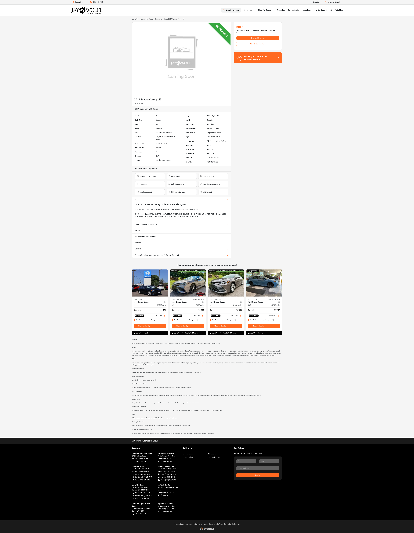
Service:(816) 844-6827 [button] (143, 496)
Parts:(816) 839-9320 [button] (142, 480)
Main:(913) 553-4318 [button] (168, 474)
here (165, 425)
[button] (79, 2)
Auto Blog (339, 10)
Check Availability (144, 326)
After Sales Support (324, 10)
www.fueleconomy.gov (147, 365)
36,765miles (161, 305)
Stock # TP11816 (253, 299)
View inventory (188, 454)
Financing (281, 10)
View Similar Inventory (257, 44)
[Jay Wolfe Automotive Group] (87, 10)
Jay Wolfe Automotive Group (142, 19)
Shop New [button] (248, 10)
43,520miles (199, 305)
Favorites (316, 2)
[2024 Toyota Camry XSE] (264, 282)
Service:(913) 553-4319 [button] (169, 477)
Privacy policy (188, 457)
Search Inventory (232, 10)
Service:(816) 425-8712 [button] (143, 477)
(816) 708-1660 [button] (141, 461)
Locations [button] (306, 10)
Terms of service (214, 457)
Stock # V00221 (138, 299)
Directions (212, 454)
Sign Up (257, 475)
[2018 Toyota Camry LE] (150, 282)
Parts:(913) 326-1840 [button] (168, 480)
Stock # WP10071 (177, 299)
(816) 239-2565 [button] (166, 511)
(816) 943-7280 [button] (98, 2)
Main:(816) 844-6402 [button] (142, 493)
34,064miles (237, 305)
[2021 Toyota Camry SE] (188, 282)
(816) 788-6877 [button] (166, 495)
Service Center (294, 10)
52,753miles (275, 305)
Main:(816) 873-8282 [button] (142, 474)
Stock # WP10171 (215, 299)
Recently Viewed (334, 2)
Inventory (158, 19)
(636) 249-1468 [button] (141, 514)
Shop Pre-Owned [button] (264, 10)
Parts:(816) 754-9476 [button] (142, 499)
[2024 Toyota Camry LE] (226, 282)
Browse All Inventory (258, 38)
